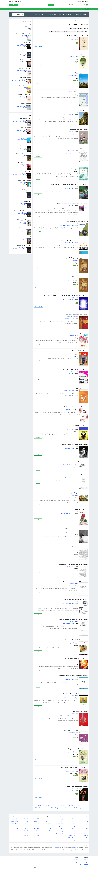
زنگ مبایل (66, 590)
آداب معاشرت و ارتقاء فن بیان (68, 245)
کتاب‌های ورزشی (24, 97)
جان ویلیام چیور (73, 223)
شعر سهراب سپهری (48, 173)
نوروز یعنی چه (72, 121)
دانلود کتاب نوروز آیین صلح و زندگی (79, 277)
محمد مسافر (80, 28)
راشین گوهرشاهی (22, 96)
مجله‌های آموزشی (14, 80)
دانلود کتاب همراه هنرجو (82, 388)
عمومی (62, 9)
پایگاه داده (52, 628)
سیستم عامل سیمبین (69, 626)
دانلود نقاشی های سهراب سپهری (41, 606)
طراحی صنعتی (48, 818)
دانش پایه (59, 393)
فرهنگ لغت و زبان (84, 833)
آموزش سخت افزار (61, 666)
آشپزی (38, 819)
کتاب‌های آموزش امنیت (69, 448)
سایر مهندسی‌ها (48, 830)
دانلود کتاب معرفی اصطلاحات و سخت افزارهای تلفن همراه (74, 581)
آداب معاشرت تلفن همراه (57, 247)
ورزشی (38, 832)
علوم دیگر (73, 840)
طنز (87, 825)
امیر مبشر (24, 229)
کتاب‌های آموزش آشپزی (22, 80)
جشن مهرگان (59, 138)
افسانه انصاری (23, 105)
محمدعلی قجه (23, 238)
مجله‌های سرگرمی (71, 497)
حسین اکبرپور (74, 695)
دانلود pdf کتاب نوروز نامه (61, 118)
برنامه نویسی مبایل (71, 628)
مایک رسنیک (74, 549)
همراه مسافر (71, 97)
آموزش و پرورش (46, 393)
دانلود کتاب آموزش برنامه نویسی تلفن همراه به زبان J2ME (73, 619)
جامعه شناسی (66, 262)
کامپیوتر (73, 9)
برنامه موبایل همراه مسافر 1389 (68, 209)
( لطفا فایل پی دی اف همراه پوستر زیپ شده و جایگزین (65, 31)
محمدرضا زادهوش (22, 182)
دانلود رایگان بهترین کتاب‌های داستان (20, 121)
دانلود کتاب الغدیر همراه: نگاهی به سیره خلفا (77, 314)
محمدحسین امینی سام (72, 56)
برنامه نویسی (60, 823)
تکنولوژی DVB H (50, 682)
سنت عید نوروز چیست (71, 136)
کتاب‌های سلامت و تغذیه (69, 429)
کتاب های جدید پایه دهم (70, 395)
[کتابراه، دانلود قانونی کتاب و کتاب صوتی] (75, 43)
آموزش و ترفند (60, 819)
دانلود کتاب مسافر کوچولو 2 (81, 509)
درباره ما (86, 861)
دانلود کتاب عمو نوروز (83, 333)
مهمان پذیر (52, 536)
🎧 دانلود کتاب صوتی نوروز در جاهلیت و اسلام (76, 35)
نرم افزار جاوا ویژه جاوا (70, 212)
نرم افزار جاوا (64, 210)
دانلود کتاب (38, 100)
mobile (72, 588)
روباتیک (49, 828)
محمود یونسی (74, 601)
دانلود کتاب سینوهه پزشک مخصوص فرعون (77, 786)
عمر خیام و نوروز (43, 118)
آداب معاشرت (71, 247)
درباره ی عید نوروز (70, 191)
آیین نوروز (76, 138)
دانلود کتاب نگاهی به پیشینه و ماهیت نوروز (77, 475)
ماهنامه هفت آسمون (61, 500)
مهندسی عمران (48, 819)
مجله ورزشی (26, 826)
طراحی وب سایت (60, 830)
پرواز (46, 647)
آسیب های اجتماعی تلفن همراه (64, 434)
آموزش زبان (47, 702)
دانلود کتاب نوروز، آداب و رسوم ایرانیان (78, 129)
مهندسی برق (48, 823)
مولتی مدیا (39, 647)
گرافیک (61, 832)
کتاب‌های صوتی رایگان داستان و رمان (67, 225)
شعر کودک (39, 340)
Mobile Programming (50, 626)
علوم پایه (73, 838)
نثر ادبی (86, 828)
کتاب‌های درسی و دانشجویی (21, 27)
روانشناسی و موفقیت (14, 821)
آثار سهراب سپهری (53, 610)
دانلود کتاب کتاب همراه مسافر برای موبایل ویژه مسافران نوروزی (72, 203)
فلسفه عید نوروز (58, 135)
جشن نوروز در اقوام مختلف (61, 191)
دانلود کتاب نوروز (84, 54)
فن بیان (50, 247)
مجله (57, 9)
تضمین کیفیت (71, 647)
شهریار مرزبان (23, 26)
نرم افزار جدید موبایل (72, 214)
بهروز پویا (75, 186)
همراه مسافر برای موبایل (53, 97)
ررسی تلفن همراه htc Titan (40, 666)
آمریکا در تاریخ (68, 502)
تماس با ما (11, 1)
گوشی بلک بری (57, 358)
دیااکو (75, 531)
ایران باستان (72, 58)
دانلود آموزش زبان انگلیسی (46, 700)
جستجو (51, 5)
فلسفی (74, 832)
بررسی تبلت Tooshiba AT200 (54, 668)
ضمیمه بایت (74, 642)
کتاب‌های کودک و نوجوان (69, 337)
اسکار (48, 647)
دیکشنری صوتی (38, 700)
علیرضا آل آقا (74, 297)
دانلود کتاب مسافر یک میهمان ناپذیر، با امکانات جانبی (75, 529)
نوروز (40, 500)
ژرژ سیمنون (23, 146)
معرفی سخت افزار (46, 588)
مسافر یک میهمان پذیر (44, 536)
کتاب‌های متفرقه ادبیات (22, 213)
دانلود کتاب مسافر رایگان (60, 176)
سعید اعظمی (74, 661)
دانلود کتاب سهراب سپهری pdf (55, 174)
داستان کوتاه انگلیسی (64, 414)
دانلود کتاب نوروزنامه (83, 110)
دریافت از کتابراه (38, 46)
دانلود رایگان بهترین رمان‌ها (22, 45)
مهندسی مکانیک (48, 825)
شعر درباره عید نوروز (71, 342)
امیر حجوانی (47, 500)
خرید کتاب (76, 862)
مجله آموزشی (25, 828)
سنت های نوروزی (59, 480)
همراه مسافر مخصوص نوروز (63, 97)
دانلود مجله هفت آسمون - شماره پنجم (78, 493)
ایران (60, 647)
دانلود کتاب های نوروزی (49, 209)
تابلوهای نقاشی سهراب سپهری (68, 606)
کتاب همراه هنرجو (70, 393)
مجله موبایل (26, 819)
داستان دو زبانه (71, 412)
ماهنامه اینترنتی (54, 500)
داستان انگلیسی (56, 414)
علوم (78, 9)
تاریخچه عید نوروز (44, 191)
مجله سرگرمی (25, 823)
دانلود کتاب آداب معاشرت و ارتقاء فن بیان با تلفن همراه (74, 240)
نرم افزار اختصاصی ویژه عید (72, 210)
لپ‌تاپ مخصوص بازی (64, 809)
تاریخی (73, 790)
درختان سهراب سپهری (73, 608)
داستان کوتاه (71, 227)
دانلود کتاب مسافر (83, 166)
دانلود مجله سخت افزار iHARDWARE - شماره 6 (76, 659)
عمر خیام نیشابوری (73, 112)
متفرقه (38, 835)
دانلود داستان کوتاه (66, 536)
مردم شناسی (66, 77)
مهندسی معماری (48, 821)
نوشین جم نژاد (23, 164)
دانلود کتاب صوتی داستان (56, 718)
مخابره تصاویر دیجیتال (69, 682)
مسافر (41, 805)
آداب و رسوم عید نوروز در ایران (68, 135)
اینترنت (61, 818)
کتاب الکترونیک (75, 859)
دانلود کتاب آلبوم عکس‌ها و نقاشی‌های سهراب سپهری (75, 599)
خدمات (66, 647)
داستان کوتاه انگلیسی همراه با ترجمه (48, 412)
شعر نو (73, 176)
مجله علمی (26, 830)
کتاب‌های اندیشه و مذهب (22, 139)
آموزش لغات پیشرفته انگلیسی (58, 700)
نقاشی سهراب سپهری (57, 608)
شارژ (72, 649)
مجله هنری (26, 833)
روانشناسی (73, 826)
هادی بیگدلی (23, 138)
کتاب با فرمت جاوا (44, 97)
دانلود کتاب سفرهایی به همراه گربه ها (78, 547)
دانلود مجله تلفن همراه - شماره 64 (80, 351)
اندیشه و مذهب (72, 819)
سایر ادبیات (86, 837)
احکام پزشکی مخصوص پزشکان (49, 807)
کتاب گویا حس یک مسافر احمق (47, 228)
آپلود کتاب (14, 4)
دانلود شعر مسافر (65, 608)
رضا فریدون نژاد (74, 371)
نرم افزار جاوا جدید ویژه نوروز (45, 210)
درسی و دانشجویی (72, 835)
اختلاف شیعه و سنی (69, 321)
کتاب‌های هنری (65, 603)
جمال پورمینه (23, 35)
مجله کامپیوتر (25, 818)
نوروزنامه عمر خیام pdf (51, 118)
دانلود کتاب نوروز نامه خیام (72, 119)
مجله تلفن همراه (73, 28)
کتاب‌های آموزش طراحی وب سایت (67, 566)
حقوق (74, 833)
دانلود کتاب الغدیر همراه (60, 321)
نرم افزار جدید (43, 212)
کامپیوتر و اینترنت (59, 833)
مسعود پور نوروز (80, 31)
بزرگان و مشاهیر (36, 818)
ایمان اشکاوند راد (73, 583)
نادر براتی (24, 120)
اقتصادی (73, 818)
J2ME (63, 626)
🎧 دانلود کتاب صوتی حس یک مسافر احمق (77, 221)
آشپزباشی (24, 79)
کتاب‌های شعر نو (71, 169)
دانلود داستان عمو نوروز (62, 342)
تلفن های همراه (66, 247)
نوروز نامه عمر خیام (47, 119)
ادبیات (82, 9)
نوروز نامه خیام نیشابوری (56, 119)
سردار (63, 647)
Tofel (51, 702)
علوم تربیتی (64, 393)
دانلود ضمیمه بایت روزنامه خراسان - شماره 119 (76, 640)
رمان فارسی (60, 517)
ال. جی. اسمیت (23, 44)
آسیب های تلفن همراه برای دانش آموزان (50, 434)
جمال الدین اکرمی (73, 335)
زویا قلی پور (23, 173)
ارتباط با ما (86, 859)
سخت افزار (52, 588)
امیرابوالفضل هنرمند (22, 247)
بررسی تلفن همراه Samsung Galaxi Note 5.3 (69, 668)
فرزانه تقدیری (23, 155)
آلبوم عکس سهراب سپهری (69, 610)
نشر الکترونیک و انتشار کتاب (82, 1)
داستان (72, 517)
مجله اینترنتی (71, 500)
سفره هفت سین (66, 480)
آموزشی (16, 828)
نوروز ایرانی (71, 153)
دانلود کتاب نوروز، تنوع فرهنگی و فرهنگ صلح (77, 258)
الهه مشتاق (24, 53)
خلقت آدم (73, 502)
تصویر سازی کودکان (46, 340)
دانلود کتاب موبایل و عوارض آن (80, 425)
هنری (38, 833)
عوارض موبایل (71, 433)
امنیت (61, 821)
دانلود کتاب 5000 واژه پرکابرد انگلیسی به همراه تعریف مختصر (73, 693)
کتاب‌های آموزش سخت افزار (69, 585)
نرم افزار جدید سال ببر (61, 212)
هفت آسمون (74, 495)
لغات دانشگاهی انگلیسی (69, 700)
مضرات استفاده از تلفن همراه (52, 433)
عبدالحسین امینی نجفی (72, 316)
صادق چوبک (74, 713)
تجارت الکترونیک (60, 825)
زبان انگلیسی (42, 702)
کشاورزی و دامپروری (71, 837)
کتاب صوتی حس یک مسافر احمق (61, 227)
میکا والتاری (74, 788)
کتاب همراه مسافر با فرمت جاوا (49, 805)
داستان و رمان (15, 819)
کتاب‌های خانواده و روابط (22, 36)
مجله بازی (26, 821)
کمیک (87, 826)
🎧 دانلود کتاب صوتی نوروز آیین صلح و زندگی (77, 749)
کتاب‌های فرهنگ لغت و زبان (68, 697)
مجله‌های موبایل (71, 354)
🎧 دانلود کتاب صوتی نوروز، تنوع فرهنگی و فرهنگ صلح (74, 767)
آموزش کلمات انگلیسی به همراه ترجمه (60, 702)
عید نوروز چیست (66, 121)
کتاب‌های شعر (71, 603)
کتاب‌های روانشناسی (23, 63)
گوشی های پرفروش (50, 358)
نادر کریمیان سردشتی (72, 75)
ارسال (64, 851)
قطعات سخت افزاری (70, 666)
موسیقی (37, 830)
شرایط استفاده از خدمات (83, 864)
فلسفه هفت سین (65, 138)
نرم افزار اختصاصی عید (39, 209)
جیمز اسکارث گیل (22, 129)
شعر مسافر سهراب (70, 173)
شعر (87, 821)
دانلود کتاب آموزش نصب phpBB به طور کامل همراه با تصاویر (73, 564)
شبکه (62, 828)
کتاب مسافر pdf (69, 176)
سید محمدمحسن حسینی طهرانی (70, 37)
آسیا (51, 647)
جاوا (55, 626)
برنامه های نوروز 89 (57, 209)
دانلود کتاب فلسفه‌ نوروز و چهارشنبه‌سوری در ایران (76, 730)
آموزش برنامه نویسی (64, 628)
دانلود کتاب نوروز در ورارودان (81, 73)
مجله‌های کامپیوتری (70, 643)
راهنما (16, 1)
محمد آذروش (23, 192)
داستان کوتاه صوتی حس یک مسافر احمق (61, 228)
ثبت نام (19, 1)
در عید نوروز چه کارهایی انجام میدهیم (58, 136)
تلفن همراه (46, 245)
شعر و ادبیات (15, 818)
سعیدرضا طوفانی (22, 61)
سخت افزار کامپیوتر (49, 666)
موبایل (60, 245)
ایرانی (58, 647)
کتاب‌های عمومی (71, 94)
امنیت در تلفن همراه (70, 377)
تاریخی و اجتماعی (14, 823)
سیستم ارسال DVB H (42, 682)
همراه (75, 649)
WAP (66, 588)
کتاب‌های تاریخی (71, 114)
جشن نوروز (67, 153)
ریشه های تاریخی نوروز (46, 136)
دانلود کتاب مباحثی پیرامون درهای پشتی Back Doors (75, 444)
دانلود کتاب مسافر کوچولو (81, 462)
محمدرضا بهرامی (23, 87)
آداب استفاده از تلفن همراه (53, 245)
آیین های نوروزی (52, 191)
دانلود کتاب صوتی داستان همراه (80, 711)
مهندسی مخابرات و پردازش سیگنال (67, 299)
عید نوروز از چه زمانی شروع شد (48, 135)
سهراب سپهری (74, 168)
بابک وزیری (74, 428)
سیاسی (74, 830)
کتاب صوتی (51, 9)
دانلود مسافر (63, 173)
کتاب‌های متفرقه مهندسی (69, 679)
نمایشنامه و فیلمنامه (84, 832)
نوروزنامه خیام (64, 119)
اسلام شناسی (71, 39)
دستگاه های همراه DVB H (59, 682)
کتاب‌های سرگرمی (23, 249)
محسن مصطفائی (73, 677)
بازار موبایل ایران (71, 358)
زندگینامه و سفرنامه (84, 830)
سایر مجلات (26, 835)
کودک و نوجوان (36, 828)
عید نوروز (71, 138)
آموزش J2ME (56, 628)
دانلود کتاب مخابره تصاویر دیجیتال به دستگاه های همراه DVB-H (72, 675)
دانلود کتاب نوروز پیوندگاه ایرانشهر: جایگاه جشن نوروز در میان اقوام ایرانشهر (69, 184)
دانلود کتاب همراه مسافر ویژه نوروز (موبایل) (77, 92)
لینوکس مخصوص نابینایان (60, 807)
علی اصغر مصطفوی (73, 732)
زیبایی (38, 823)
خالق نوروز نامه (37, 118)
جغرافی (74, 825)
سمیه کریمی (74, 279)
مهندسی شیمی (48, 826)
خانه (87, 9)
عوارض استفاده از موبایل (63, 433)
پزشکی (74, 821)
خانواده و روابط (36, 821)
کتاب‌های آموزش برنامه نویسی (68, 623)
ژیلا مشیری (74, 260)
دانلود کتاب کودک (70, 340)
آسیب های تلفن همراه (42, 433)
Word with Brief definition (73, 702)
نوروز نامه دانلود (40, 119)
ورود (23, 1)
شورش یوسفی (74, 511)
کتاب (77, 849)
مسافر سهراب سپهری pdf (44, 174)
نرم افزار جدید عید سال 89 (52, 212)
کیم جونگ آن (23, 221)
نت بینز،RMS (59, 626)
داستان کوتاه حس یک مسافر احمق (48, 227)
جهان (56, 647)
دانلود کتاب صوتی (38, 231)
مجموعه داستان (54, 517)
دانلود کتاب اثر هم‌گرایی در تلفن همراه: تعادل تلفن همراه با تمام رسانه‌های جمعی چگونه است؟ (65, 295)
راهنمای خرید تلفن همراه (60, 377)
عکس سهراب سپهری (48, 608)
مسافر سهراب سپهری (56, 173)
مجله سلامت (26, 832)
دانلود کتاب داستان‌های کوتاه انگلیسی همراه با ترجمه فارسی (73, 407)
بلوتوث (69, 588)
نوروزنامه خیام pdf (70, 118)
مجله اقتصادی (25, 825)
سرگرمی (38, 825)
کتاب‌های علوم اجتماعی (69, 188)
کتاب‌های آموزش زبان (23, 194)
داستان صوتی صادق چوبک (63, 720)
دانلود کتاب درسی (53, 393)
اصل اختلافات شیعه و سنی (69, 323)
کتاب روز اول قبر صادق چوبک (45, 718)
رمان (69, 517)
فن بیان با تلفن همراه (44, 247)
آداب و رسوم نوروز (37, 136)
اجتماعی (73, 828)
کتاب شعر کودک (63, 340)
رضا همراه (51, 31)
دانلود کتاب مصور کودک (54, 340)
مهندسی (67, 9)
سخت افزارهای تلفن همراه (60, 588)
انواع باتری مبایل (72, 590)
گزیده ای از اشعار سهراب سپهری (68, 174)
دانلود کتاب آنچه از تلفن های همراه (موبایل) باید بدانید (74, 369)
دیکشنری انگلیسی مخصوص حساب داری (77, 809)
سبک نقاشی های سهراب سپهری (54, 606)
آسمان (43, 647)
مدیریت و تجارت (15, 825)
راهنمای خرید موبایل (52, 377)
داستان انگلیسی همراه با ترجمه (61, 412)
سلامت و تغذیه (36, 826)
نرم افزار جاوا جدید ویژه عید (56, 210)
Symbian (43, 626)
